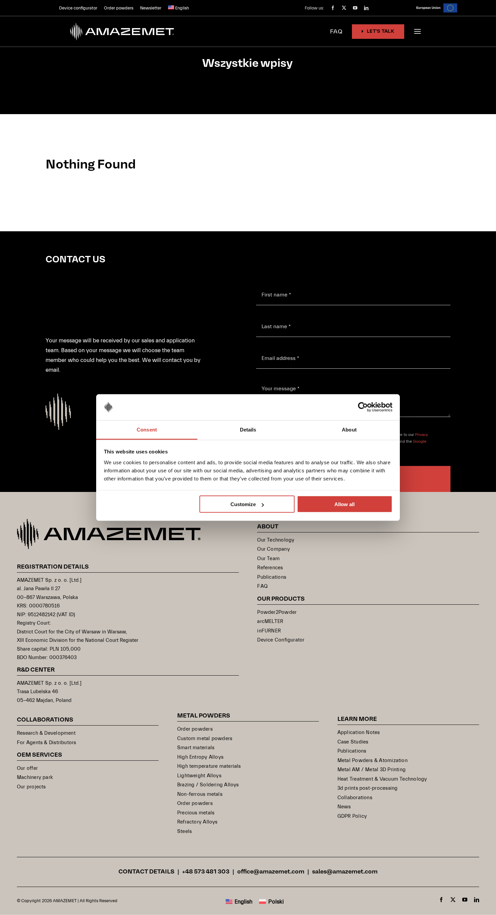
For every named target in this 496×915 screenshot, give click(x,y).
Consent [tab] (147, 429)
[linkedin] (366, 8)
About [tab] (349, 429)
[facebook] (333, 8)
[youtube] (355, 8)
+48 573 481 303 (205, 872)
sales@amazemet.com (345, 872)
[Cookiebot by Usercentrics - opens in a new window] (362, 407)
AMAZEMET (65, 900)
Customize (243, 504)
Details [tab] (248, 429)
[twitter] (344, 8)
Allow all (344, 504)
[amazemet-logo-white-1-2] (122, 22)
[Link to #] (417, 31)
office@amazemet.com (270, 872)
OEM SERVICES (39, 755)
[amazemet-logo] (108, 522)
